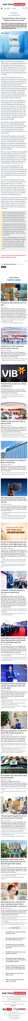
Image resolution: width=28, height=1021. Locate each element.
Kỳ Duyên (3, 504)
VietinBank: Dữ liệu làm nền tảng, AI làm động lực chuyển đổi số (13, 591)
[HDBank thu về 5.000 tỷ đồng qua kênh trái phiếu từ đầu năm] (14, 336)
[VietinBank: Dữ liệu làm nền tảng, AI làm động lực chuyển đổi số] (14, 580)
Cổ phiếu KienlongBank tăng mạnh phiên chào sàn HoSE (14, 657)
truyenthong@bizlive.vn (16, 999)
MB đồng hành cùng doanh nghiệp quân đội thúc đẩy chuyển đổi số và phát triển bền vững (13, 703)
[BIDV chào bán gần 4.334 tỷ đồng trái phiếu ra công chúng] (14, 450)
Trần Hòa (3, 350)
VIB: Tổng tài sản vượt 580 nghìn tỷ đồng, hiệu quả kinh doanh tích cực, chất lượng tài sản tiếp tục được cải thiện (13, 516)
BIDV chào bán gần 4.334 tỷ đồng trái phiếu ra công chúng (13, 461)
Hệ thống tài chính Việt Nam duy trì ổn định (13, 304)
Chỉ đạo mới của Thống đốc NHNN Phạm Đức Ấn (12, 322)
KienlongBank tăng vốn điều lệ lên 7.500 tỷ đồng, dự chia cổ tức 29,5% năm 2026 (14, 659)
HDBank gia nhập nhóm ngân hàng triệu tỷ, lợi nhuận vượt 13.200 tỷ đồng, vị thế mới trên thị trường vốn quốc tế (14, 434)
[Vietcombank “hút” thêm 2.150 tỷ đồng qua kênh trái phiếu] (14, 765)
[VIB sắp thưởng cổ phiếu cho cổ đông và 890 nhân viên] (14, 373)
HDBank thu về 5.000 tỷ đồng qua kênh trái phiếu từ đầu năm (12, 347)
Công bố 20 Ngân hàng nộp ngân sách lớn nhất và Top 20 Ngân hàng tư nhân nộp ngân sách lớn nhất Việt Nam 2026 (14, 544)
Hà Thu (2, 820)
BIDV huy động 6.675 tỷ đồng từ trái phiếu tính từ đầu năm (14, 472)
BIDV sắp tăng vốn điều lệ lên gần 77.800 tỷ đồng (12, 474)
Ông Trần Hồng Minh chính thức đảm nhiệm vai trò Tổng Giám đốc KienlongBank (13, 655)
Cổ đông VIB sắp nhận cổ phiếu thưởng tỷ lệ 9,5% (13, 394)
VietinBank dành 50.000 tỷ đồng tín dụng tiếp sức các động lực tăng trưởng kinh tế (13, 614)
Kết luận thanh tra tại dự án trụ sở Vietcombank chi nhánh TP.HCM (14, 789)
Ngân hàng (14, 13)
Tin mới (14, 8)
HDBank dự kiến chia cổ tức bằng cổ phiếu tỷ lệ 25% (13, 360)
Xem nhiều (7, 8)
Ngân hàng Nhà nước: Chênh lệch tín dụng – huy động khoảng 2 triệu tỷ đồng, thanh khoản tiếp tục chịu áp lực (13, 904)
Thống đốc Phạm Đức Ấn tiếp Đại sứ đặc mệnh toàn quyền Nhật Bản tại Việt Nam (13, 320)
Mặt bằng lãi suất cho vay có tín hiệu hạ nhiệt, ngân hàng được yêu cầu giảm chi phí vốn (14, 834)
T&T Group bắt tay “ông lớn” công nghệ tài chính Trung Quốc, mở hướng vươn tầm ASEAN (13, 875)
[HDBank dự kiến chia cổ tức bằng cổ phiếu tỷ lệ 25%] (14, 411)
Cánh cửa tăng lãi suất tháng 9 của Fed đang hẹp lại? (13, 836)
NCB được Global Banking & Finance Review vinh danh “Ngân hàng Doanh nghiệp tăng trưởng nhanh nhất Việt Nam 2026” (14, 745)
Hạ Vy (2, 865)
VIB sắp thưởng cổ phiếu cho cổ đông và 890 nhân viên (13, 385)
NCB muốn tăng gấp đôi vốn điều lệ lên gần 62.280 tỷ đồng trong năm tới (14, 732)
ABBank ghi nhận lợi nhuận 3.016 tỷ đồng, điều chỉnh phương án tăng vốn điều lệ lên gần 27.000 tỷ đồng (13, 862)
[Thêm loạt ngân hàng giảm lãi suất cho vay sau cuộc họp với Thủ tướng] (14, 805)
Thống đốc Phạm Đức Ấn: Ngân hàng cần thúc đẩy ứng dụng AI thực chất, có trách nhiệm (13, 686)
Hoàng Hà (3, 690)
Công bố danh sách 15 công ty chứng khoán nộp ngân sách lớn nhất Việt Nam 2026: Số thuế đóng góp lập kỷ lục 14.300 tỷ (13, 561)
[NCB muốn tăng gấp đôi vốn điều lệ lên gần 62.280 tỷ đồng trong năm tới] (14, 720)
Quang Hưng (4, 548)
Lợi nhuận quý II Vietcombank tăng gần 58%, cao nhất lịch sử (13, 792)
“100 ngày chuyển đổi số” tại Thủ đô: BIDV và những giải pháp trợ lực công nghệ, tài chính (14, 707)
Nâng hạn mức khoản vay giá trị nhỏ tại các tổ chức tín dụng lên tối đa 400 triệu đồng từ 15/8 (13, 917)
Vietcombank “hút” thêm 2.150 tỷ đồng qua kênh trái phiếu (14, 777)
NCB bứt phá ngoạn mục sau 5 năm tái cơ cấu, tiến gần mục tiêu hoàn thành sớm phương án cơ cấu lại (13, 748)
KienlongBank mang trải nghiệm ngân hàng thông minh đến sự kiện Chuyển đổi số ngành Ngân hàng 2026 (13, 640)
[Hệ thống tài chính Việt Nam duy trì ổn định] (14, 292)
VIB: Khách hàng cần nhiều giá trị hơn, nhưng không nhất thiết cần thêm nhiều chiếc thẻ (14, 500)
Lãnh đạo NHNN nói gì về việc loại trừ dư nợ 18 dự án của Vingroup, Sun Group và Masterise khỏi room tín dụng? (14, 923)
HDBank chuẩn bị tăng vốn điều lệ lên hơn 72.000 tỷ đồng (14, 358)
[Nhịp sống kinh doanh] (14, 993)
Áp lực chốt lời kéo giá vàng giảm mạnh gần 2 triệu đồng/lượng (12, 878)
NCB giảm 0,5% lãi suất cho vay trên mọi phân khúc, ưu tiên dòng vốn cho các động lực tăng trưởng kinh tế (13, 751)
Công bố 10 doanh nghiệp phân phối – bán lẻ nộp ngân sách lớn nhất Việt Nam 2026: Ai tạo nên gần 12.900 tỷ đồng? (13, 565)
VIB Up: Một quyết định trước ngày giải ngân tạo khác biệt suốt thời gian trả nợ (14, 513)
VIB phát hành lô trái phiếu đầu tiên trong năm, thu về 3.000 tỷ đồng (13, 397)
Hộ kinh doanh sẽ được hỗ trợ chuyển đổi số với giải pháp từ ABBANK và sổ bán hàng (14, 700)
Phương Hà (3, 735)
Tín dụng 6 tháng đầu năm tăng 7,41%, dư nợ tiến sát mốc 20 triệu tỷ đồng (14, 920)
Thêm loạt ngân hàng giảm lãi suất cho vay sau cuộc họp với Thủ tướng (14, 817)
